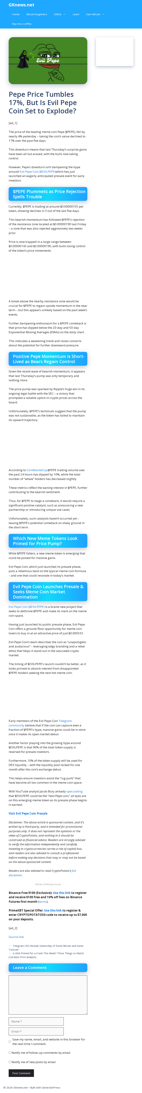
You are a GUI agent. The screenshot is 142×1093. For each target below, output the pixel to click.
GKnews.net (21, 5)
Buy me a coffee (22, 23)
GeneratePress (51, 1087)
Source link (16, 937)
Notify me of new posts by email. (34, 1062)
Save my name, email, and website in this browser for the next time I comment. (48, 1041)
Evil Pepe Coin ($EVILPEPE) (37, 172)
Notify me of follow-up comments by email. (41, 1053)
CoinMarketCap (37, 470)
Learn (76, 14)
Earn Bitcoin (93, 14)
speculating (74, 791)
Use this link (61, 893)
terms (43, 902)
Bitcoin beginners (36, 14)
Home (16, 14)
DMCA (57, 14)
